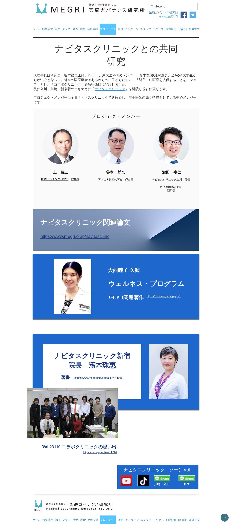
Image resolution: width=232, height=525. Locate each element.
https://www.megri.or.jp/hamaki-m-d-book (98, 377)
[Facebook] (184, 15)
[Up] (225, 518)
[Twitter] (193, 15)
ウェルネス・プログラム (146, 283)
